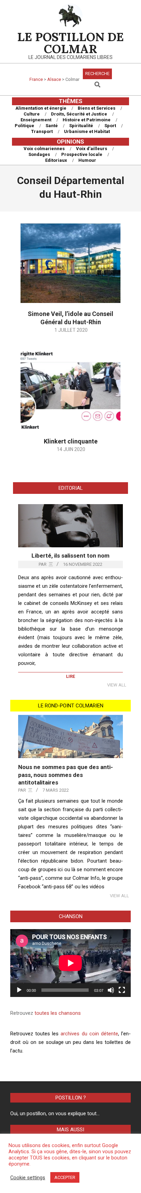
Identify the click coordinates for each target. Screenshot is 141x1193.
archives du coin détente (89, 1034)
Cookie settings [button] (27, 1177)
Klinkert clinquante (71, 441)
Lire (70, 676)
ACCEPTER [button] (64, 1177)
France (36, 79)
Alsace (54, 79)
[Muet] (110, 990)
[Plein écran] (121, 990)
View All (116, 684)
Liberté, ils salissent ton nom (70, 555)
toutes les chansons (58, 1013)
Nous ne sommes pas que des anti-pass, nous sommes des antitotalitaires (65, 775)
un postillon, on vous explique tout (58, 1113)
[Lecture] (19, 990)
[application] (70, 963)
